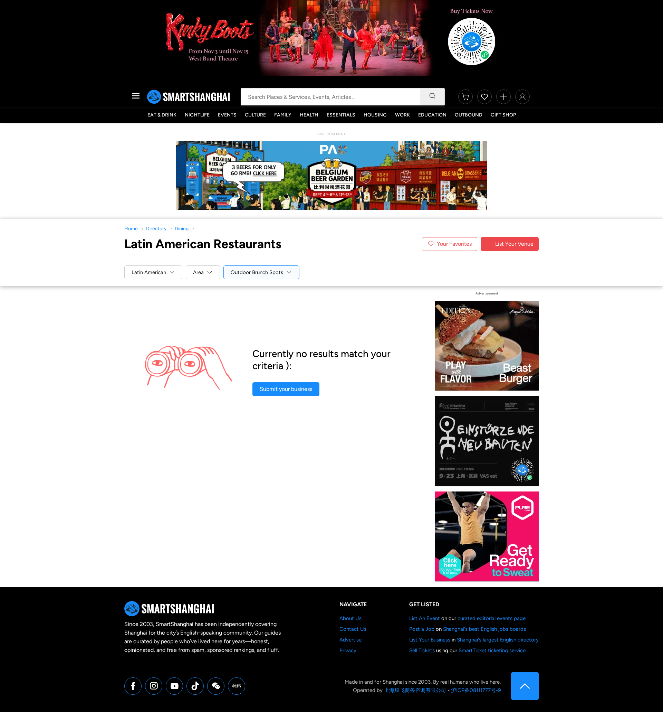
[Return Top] (525, 686)
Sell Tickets (422, 650)
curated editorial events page (492, 618)
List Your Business (429, 640)
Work (402, 115)
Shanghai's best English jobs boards (484, 629)
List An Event (424, 618)
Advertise (350, 640)
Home (131, 229)
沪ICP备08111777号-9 (476, 690)
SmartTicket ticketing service (492, 650)
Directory (156, 229)
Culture (255, 115)
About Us (350, 618)
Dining (182, 229)
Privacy (347, 650)
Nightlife (197, 115)
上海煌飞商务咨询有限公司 (415, 690)
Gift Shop (503, 115)
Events (227, 115)
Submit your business (286, 389)
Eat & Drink (161, 115)
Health (309, 115)
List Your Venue (514, 244)
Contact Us (352, 629)
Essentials (341, 115)
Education (432, 115)
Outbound (468, 115)
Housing (375, 115)
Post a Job (421, 629)
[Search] (432, 96)
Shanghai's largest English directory (498, 640)
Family (282, 115)
